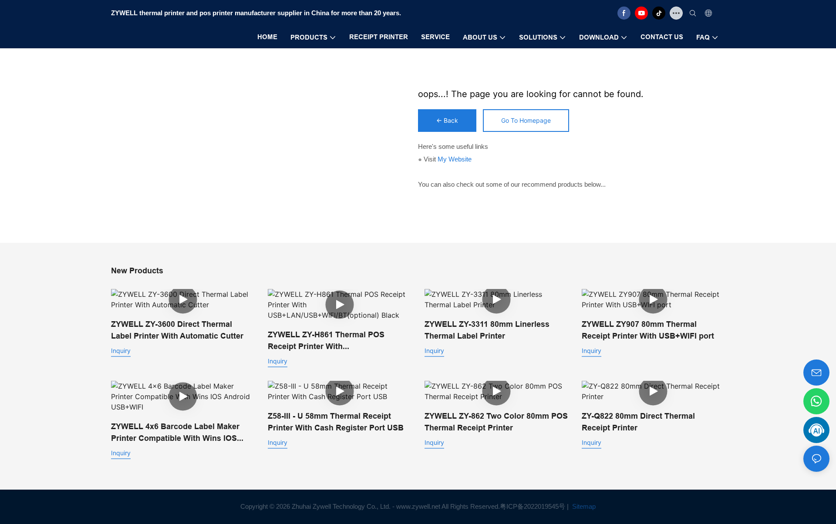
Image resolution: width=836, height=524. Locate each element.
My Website (455, 159)
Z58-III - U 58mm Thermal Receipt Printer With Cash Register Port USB (336, 421)
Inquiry (121, 350)
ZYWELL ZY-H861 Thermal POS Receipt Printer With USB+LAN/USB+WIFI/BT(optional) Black (331, 341)
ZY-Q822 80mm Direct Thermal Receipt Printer (638, 421)
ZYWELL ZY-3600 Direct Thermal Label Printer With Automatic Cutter (177, 329)
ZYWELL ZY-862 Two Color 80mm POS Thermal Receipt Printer (496, 421)
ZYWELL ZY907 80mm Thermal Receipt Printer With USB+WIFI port (648, 329)
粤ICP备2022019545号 (532, 506)
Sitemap (583, 506)
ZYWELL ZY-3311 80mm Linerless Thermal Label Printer (487, 329)
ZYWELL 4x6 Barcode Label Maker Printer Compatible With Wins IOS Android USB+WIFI (175, 433)
